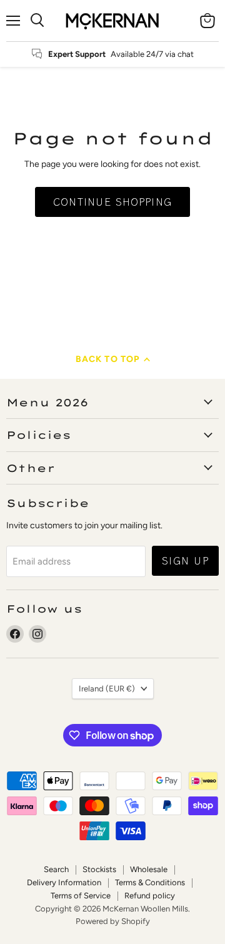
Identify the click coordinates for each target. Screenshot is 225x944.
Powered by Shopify (113, 921)
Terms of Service (81, 895)
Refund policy (149, 895)
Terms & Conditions (150, 882)
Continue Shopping (112, 201)
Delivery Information (64, 882)
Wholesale (149, 869)
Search (56, 869)
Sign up (185, 560)
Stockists (99, 869)
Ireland (107, 688)
